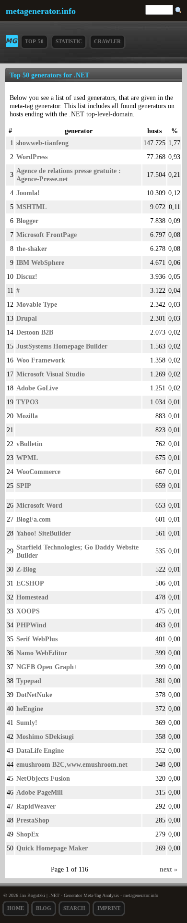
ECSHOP (30, 583)
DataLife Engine (40, 750)
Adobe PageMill (39, 792)
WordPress (31, 157)
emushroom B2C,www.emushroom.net (72, 764)
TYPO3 (27, 402)
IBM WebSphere (40, 262)
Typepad (28, 681)
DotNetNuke (34, 694)
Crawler (107, 41)
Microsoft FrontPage (46, 234)
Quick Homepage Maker (52, 848)
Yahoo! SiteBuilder (43, 533)
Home (15, 908)
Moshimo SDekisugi (45, 736)
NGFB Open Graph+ (47, 667)
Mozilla (27, 416)
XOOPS (28, 611)
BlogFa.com (33, 519)
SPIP (23, 485)
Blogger (27, 221)
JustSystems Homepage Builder (61, 346)
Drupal (26, 318)
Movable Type (36, 304)
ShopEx (27, 834)
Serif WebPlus (37, 639)
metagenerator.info (41, 11)
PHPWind (31, 625)
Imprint (108, 908)
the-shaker (31, 248)
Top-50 (34, 41)
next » (168, 869)
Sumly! (26, 722)
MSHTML (31, 207)
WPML (27, 458)
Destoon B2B (34, 332)
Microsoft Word (39, 505)
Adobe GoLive (37, 388)
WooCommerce (38, 471)
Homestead (32, 597)
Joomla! (28, 193)
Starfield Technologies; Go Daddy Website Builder (77, 551)
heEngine (29, 708)
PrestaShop (32, 820)
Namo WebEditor (41, 653)
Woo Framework (40, 360)
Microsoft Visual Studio (50, 374)
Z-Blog (26, 569)
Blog (43, 908)
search (74, 908)
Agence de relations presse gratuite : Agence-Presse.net (68, 175)
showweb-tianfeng (42, 143)
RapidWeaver (36, 806)
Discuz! (26, 276)
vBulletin (29, 444)
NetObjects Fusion (43, 778)
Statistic (69, 41)
